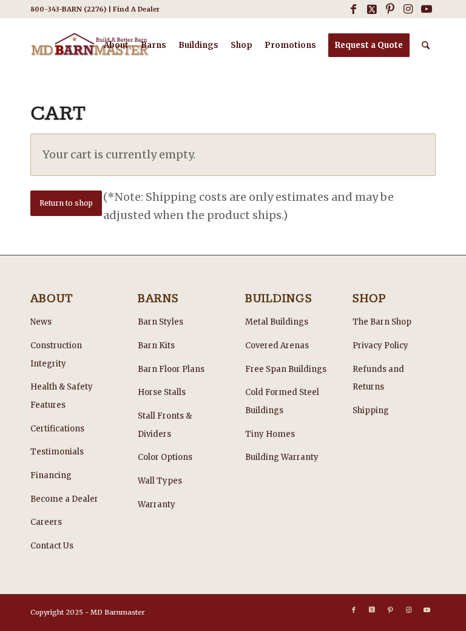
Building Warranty (282, 457)
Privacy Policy (380, 345)
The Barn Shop (382, 322)
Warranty (156, 504)
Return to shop (66, 203)
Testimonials (57, 452)
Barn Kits (156, 345)
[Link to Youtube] (426, 9)
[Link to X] (371, 9)
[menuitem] (116, 45)
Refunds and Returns (378, 378)
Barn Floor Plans (171, 369)
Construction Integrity (56, 354)
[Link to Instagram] (408, 9)
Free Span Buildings (285, 369)
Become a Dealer (64, 499)
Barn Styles (160, 322)
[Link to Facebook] (353, 9)
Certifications (57, 428)
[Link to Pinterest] (390, 9)
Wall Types (160, 481)
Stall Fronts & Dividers (165, 425)
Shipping (371, 410)
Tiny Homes (270, 434)
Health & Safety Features (61, 396)
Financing (51, 475)
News (41, 322)
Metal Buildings (276, 322)
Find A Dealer (136, 9)
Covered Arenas (277, 345)
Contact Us (51, 546)
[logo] (89, 45)
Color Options (165, 457)
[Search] (426, 45)
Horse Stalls (162, 392)
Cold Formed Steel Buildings (282, 401)
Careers (46, 522)
